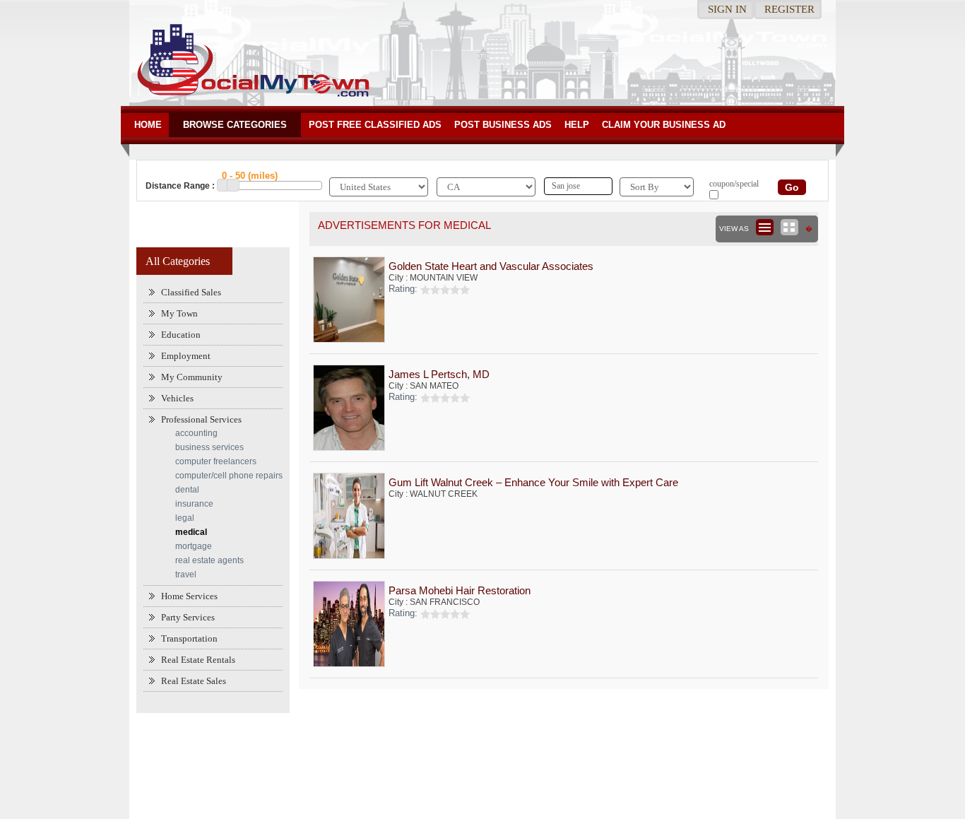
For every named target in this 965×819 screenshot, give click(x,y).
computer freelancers (215, 461)
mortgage (193, 546)
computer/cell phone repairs (229, 476)
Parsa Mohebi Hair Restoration (460, 590)
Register (789, 9)
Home (148, 124)
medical (191, 532)
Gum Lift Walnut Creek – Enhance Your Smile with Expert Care (533, 482)
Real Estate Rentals (198, 659)
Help (576, 124)
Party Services (188, 617)
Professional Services (201, 419)
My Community (192, 377)
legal (184, 518)
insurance (194, 504)
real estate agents (209, 560)
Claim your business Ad (664, 124)
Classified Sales (191, 292)
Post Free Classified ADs (375, 124)
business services (209, 447)
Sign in (727, 9)
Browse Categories (235, 124)
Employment (186, 355)
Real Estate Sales (193, 681)
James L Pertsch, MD (439, 374)
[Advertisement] (482, 759)
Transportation (189, 638)
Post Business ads (503, 124)
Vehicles (177, 398)
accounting (196, 433)
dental (187, 490)
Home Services (189, 596)
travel (185, 574)
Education (181, 334)
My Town (179, 313)
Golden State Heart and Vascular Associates (491, 266)
